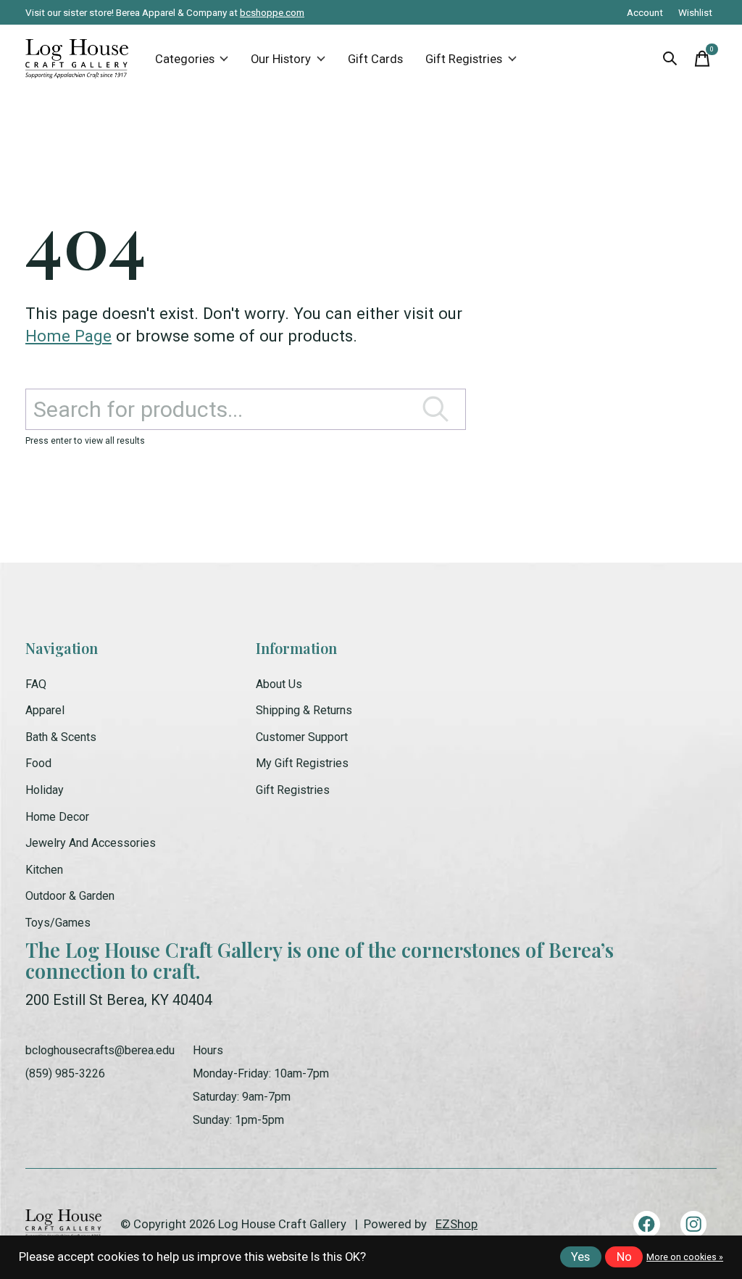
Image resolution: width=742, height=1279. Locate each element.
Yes (580, 1257)
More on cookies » (684, 1257)
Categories (184, 59)
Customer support (302, 737)
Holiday (44, 790)
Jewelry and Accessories (90, 843)
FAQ (35, 684)
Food (38, 763)
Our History (281, 59)
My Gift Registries (302, 763)
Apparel (44, 710)
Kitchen (44, 870)
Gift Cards (375, 59)
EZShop (456, 1224)
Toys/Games (58, 923)
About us (279, 684)
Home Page (68, 335)
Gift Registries (463, 59)
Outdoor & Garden (69, 896)
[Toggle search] (670, 58)
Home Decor (57, 817)
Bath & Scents (60, 737)
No (624, 1257)
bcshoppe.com (272, 12)
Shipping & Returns (304, 710)
